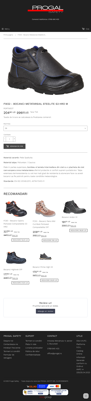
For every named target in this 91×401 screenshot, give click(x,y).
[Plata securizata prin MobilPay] (49, 388)
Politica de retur (32, 351)
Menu (7, 29)
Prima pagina (8, 35)
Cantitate (7, 135)
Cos (87, 29)
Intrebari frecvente (12, 348)
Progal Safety (14, 381)
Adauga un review (45, 311)
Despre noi (8, 341)
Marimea (7, 124)
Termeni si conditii (12, 351)
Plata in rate (30, 344)
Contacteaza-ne (11, 344)
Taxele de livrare (11, 117)
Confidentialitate (32, 355)
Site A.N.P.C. (81, 341)
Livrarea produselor (34, 348)
